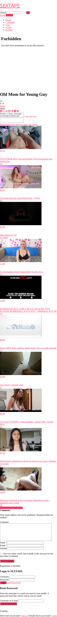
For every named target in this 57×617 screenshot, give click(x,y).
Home (8, 20)
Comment (4, 522)
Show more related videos (11, 508)
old (29, 124)
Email (3, 545)
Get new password (8, 604)
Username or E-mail (9, 601)
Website (3, 548)
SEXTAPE (10, 5)
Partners (9, 30)
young (34, 124)
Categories (10, 22)
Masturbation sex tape (9, 124)
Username (4, 577)
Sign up (24, 616)
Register (9, 15)
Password (4, 579)
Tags (8, 25)
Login (2, 15)
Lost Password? (14, 582)
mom (25, 124)
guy (21, 124)
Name (3, 542)
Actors (8, 27)
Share (2, 106)
